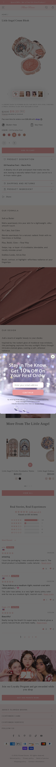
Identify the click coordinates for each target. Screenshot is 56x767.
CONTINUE (28, 392)
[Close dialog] (53, 356)
